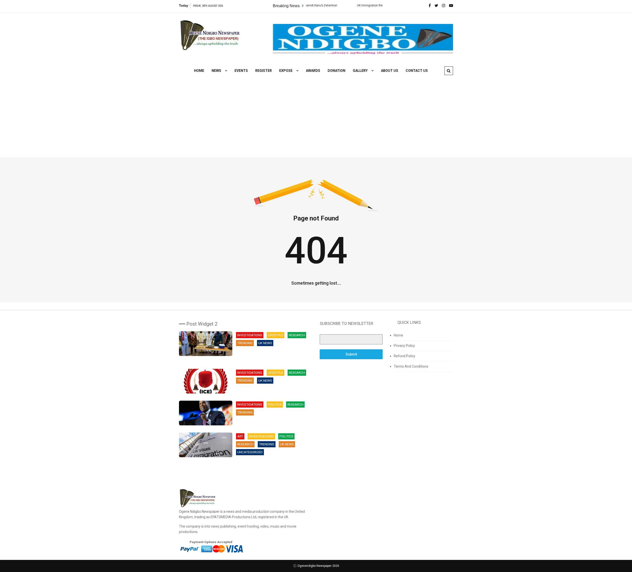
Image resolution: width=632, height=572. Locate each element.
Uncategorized (250, 452)
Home (199, 71)
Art (240, 436)
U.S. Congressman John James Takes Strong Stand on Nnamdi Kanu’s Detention (272, 422)
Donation (336, 71)
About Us (389, 71)
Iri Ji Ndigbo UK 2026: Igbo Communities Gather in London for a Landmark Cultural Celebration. (272, 355)
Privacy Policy (404, 346)
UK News (265, 343)
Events (241, 71)
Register (263, 71)
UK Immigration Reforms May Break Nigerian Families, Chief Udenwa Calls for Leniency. (272, 464)
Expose (286, 71)
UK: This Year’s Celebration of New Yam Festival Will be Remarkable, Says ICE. (270, 390)
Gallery (360, 71)
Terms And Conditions (411, 366)
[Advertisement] (316, 112)
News (216, 71)
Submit (351, 354)
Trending (245, 343)
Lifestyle (275, 335)
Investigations (249, 335)
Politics (275, 404)
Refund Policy (404, 356)
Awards (313, 71)
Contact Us (417, 71)
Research (297, 335)
